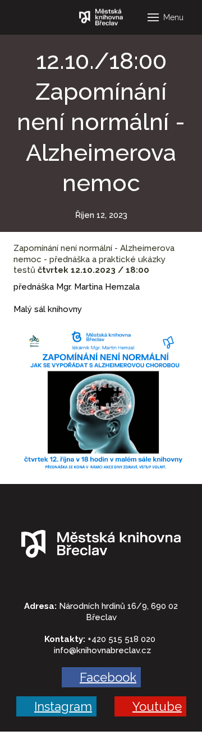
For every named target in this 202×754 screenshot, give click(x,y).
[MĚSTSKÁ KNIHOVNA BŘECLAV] (101, 17)
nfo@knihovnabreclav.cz (103, 650)
